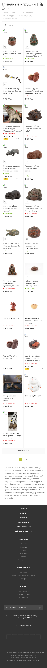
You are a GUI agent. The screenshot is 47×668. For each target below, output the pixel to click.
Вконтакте (9, 636)
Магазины (23, 572)
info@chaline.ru (25, 626)
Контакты (23, 553)
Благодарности (23, 560)
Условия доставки (23, 594)
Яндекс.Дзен (26, 636)
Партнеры (23, 557)
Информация (23, 568)
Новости (24, 544)
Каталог (23, 508)
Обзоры (23, 579)
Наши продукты (23, 527)
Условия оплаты (23, 591)
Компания (23, 539)
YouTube (14, 636)
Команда (23, 547)
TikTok (32, 636)
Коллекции (23, 522)
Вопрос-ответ (23, 598)
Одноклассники (20, 636)
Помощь (23, 587)
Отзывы (23, 550)
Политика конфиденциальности (23, 575)
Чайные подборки (23, 531)
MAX (38, 636)
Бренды (23, 518)
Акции (23, 513)
